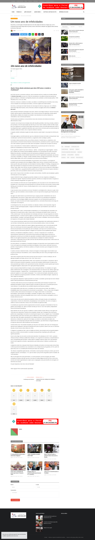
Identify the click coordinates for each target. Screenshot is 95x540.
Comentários (15, 481)
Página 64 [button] (19, 11)
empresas (80, 152)
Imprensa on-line (17, 15)
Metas (26, 1)
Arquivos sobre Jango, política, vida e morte (74, 537)
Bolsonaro (72, 149)
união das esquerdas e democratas (69, 152)
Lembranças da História (29, 379)
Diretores (30, 1)
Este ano (80, 26)
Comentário (13, 490)
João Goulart (28, 11)
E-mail (37, 484)
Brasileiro (63, 157)
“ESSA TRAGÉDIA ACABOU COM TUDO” (33, 455)
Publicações (35, 1)
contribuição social (75, 146)
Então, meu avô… (72, 56)
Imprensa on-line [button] (63, 11)
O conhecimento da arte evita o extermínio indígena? (18, 455)
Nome (12, 484)
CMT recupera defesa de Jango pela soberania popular (76, 50)
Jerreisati (72, 157)
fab (62, 146)
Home (13, 11)
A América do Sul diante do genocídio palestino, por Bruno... (50, 522)
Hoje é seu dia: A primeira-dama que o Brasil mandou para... (76, 31)
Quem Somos (37, 11)
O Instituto (13, 1)
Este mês (72, 26)
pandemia (64, 154)
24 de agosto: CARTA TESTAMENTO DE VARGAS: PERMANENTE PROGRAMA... (76, 91)
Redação (13, 78)
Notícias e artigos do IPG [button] (49, 11)
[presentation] (79, 117)
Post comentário (15, 500)
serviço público (70, 154)
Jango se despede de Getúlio (75, 83)
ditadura (77, 149)
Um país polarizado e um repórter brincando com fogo (76, 104)
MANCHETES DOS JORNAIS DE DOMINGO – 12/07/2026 (46, 380)
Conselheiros (41, 1)
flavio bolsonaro (79, 157)
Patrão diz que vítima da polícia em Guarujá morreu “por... (50, 517)
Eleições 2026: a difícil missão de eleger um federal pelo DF (76, 44)
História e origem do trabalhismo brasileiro (57, 537)
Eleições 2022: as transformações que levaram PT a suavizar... (34, 473)
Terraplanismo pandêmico (74, 36)
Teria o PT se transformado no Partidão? (51, 472)
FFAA (68, 157)
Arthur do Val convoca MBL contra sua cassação (72, 131)
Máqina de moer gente (48, 527)
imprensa (77, 154)
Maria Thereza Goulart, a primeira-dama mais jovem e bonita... (51, 456)
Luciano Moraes (65, 149)
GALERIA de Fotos (20, 1)
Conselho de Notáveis (50, 1)
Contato (45, 537)
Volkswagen (67, 146)
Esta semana (64, 26)
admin (14, 30)
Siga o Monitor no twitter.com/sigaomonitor (20, 82)
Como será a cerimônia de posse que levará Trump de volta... (17, 473)
